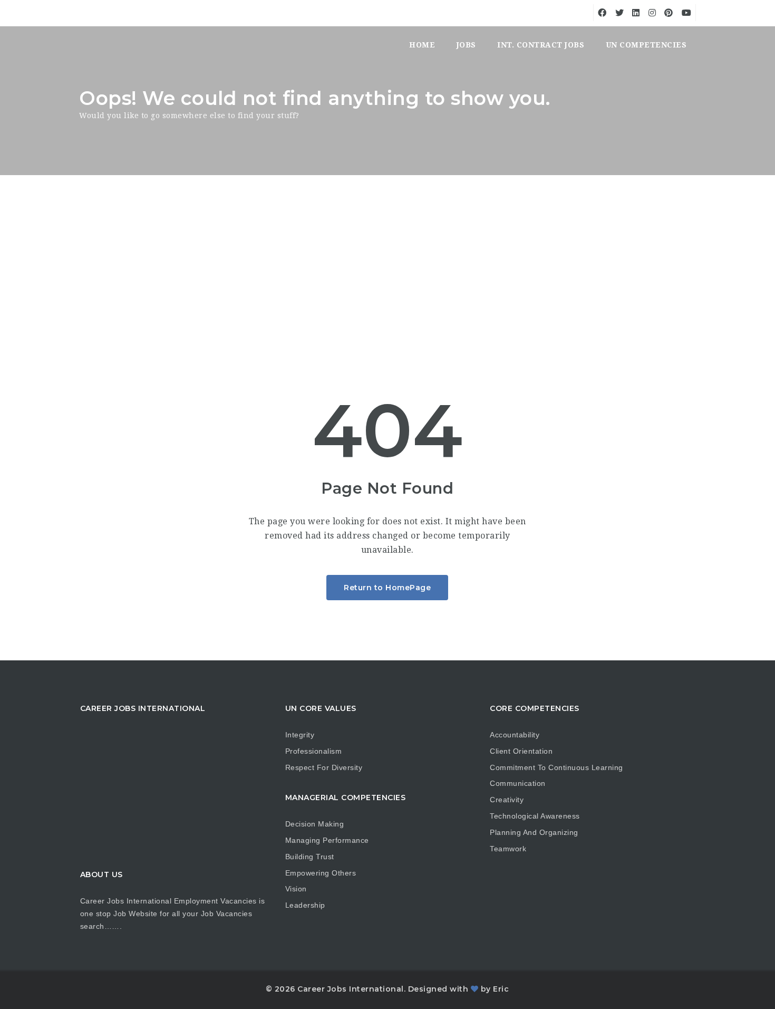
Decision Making (314, 824)
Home (422, 45)
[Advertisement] (387, 254)
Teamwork (508, 848)
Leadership (305, 905)
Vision (296, 889)
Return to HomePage (387, 587)
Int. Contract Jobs (540, 45)
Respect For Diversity (324, 767)
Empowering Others (320, 873)
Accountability (514, 735)
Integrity (300, 735)
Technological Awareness (535, 816)
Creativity (507, 799)
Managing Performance (327, 840)
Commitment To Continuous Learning (556, 767)
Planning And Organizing (534, 832)
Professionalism (313, 751)
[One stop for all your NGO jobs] (92, 44)
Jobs (466, 45)
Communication (518, 783)
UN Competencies (646, 45)
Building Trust (309, 856)
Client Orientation (521, 751)
